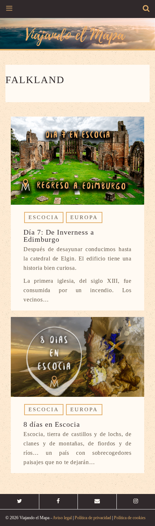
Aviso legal (62, 517)
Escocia (43, 217)
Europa (84, 217)
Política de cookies (130, 517)
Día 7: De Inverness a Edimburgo (58, 235)
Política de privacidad (93, 517)
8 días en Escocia (51, 424)
